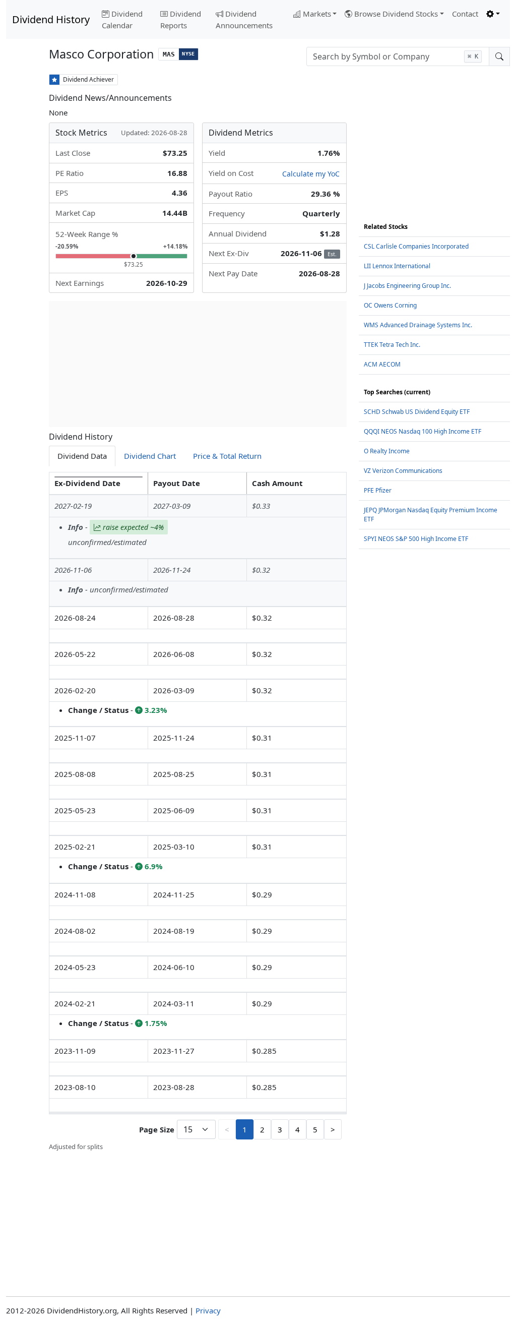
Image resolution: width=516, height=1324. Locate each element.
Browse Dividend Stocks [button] (396, 14)
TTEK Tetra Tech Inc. (392, 344)
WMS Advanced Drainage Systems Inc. (418, 325)
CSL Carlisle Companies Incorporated (416, 246)
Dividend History (51, 19)
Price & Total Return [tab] (227, 456)
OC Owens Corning (390, 305)
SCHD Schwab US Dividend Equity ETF (417, 411)
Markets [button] (317, 14)
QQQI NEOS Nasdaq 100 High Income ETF (422, 431)
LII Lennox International (397, 266)
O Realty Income (387, 451)
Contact (465, 14)
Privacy (208, 1310)
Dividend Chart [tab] (150, 456)
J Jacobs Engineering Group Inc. (407, 285)
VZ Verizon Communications (403, 470)
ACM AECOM (382, 364)
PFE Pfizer (378, 490)
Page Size (156, 1129)
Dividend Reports (180, 19)
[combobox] (397, 56)
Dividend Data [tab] (82, 456)
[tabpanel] (198, 812)
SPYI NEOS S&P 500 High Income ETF (416, 538)
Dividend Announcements (244, 19)
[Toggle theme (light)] (493, 14)
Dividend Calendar (122, 19)
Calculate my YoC (311, 173)
